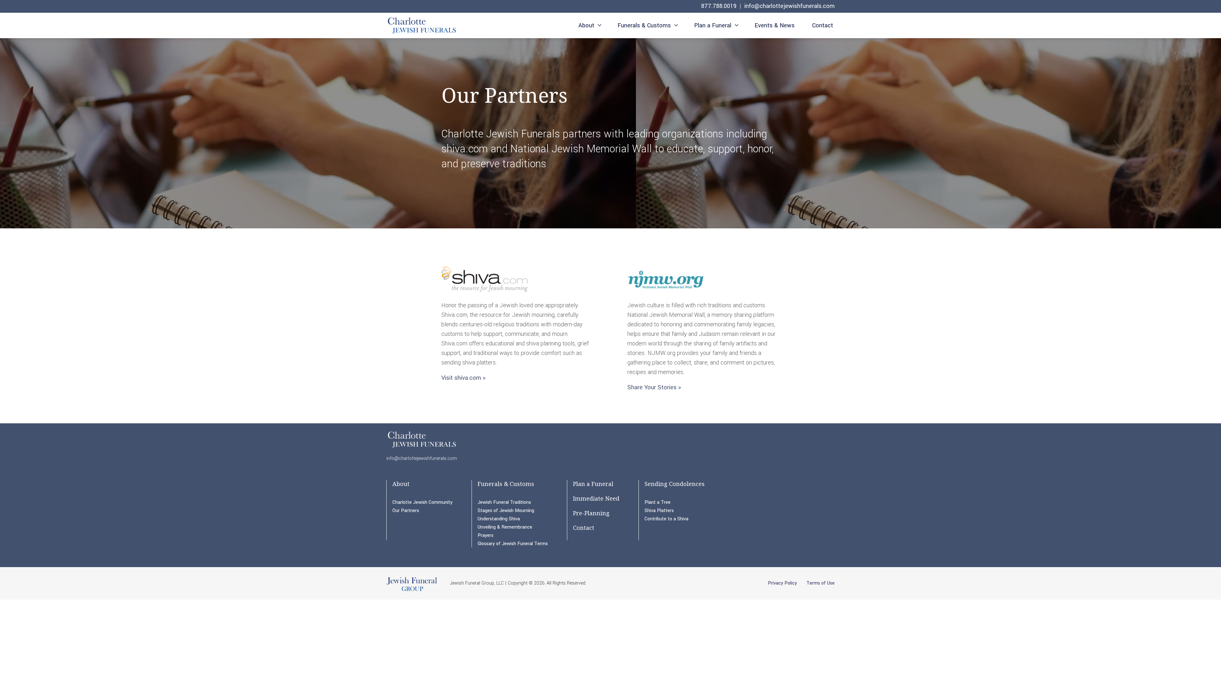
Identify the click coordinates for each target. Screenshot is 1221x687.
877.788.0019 (718, 6)
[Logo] (421, 26)
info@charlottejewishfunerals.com (789, 6)
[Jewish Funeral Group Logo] (411, 590)
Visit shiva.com (461, 378)
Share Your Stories (652, 387)
